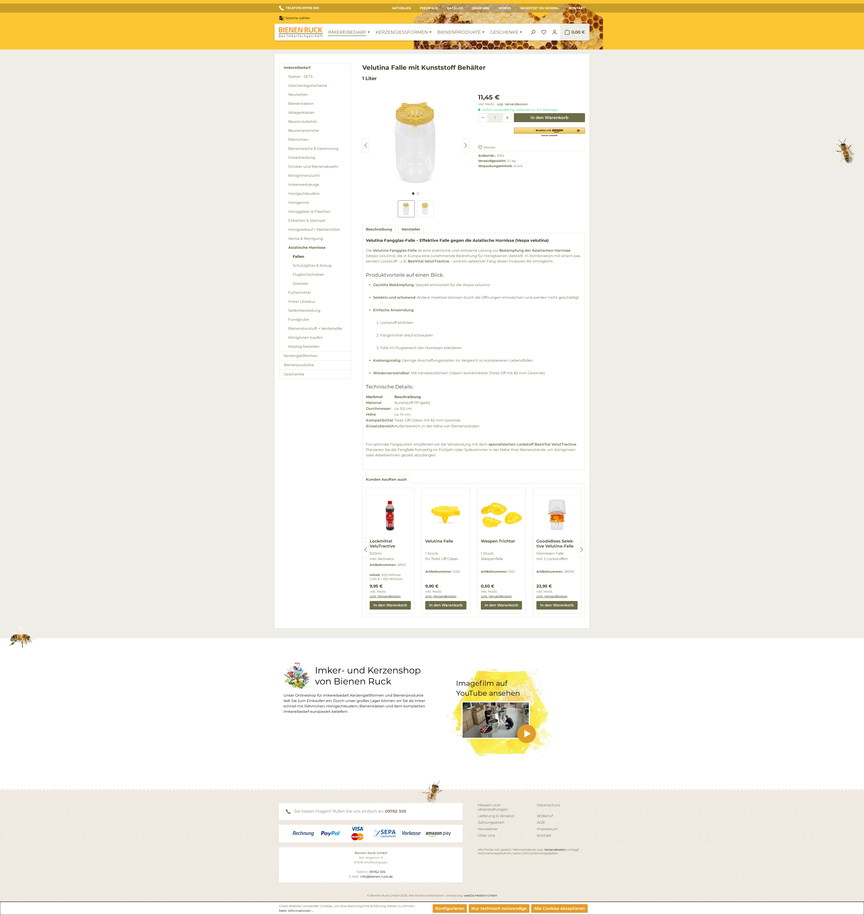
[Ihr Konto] (554, 32)
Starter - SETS (300, 76)
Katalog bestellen (304, 346)
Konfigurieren (449, 908)
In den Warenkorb (549, 117)
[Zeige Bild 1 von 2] (413, 193)
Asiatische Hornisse (307, 247)
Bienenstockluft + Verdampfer (315, 328)
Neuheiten (298, 94)
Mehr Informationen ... (296, 911)
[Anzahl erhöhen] (507, 117)
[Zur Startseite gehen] (300, 32)
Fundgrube (298, 319)
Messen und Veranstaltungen (493, 807)
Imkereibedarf (297, 67)
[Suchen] (533, 32)
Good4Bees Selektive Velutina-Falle (555, 544)
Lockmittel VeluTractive (382, 544)
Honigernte (298, 202)
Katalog (455, 8)
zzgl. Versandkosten (512, 104)
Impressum (547, 829)
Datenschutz (548, 805)
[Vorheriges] (365, 145)
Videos (504, 8)
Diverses (300, 283)
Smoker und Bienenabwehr (313, 166)
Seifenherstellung (304, 310)
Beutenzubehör (302, 121)
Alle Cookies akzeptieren (559, 908)
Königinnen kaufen (305, 337)
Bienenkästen (301, 103)
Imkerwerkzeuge (303, 184)
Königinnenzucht (304, 175)
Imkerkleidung (301, 157)
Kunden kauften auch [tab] (386, 479)
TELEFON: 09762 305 (302, 8)
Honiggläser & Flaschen (309, 211)
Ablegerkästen (301, 112)
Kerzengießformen (301, 356)
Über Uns (480, 8)
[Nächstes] (465, 145)
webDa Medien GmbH (480, 895)
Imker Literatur (301, 301)
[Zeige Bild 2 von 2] (418, 193)
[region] (416, 154)
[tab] (379, 229)
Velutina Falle (439, 541)
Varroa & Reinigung (305, 238)
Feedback (429, 8)
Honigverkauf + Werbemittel (314, 229)
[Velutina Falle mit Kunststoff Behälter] (416, 140)
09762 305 (395, 811)
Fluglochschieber (308, 274)
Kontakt (577, 8)
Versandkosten (555, 849)
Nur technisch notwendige (499, 908)
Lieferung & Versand (496, 816)
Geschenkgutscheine (307, 85)
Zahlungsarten (491, 822)
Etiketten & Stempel (306, 220)
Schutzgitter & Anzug (312, 265)
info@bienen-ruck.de (376, 877)
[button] (549, 132)
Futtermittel (299, 292)
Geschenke (294, 374)
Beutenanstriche (303, 130)
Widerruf (545, 816)
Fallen (298, 256)
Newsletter (488, 829)
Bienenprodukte (299, 365)
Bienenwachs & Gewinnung (313, 148)
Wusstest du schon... (540, 8)
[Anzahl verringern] (483, 117)
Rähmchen (298, 139)
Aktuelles (401, 8)
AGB (541, 822)
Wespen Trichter (498, 541)
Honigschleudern (304, 193)
